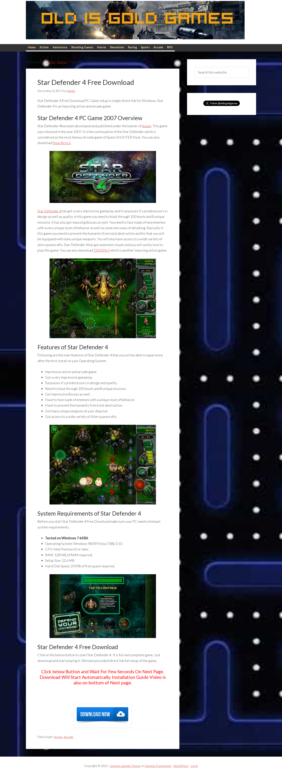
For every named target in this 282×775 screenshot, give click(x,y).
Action (58, 737)
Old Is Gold (135, 22)
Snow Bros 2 (62, 143)
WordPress (181, 766)
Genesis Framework (158, 766)
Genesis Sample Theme (125, 766)
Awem (146, 126)
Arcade (68, 737)
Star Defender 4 (49, 211)
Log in (194, 766)
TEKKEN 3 (101, 250)
